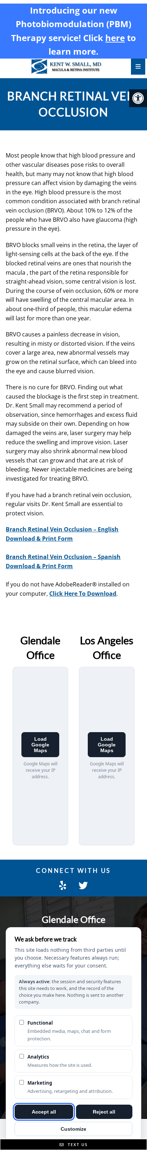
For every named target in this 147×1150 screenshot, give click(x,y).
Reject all (104, 1112)
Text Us (77, 1144)
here (115, 38)
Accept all (44, 1112)
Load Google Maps (40, 744)
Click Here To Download (82, 594)
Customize (73, 1129)
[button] (138, 98)
